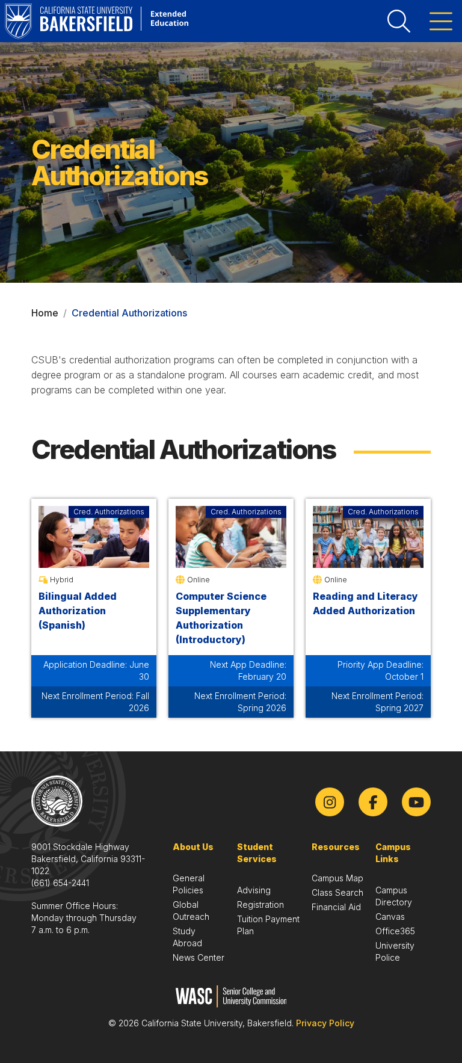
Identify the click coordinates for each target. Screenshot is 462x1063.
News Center (198, 957)
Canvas (390, 916)
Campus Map (337, 878)
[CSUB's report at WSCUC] (231, 996)
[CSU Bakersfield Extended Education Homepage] (96, 21)
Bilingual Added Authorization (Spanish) (77, 610)
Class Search (337, 892)
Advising (254, 890)
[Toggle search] (399, 21)
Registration (260, 904)
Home (44, 313)
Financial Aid (336, 907)
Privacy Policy (325, 1023)
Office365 (395, 931)
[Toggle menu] (441, 21)
